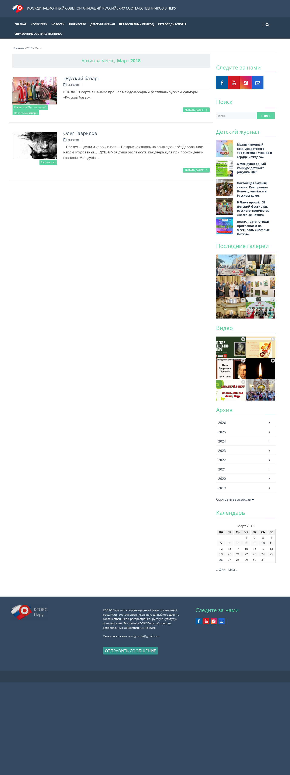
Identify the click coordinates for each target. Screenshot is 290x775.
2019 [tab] (222, 488)
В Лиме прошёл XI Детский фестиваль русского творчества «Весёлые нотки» (253, 208)
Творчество (77, 24)
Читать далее (194, 110)
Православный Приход (136, 24)
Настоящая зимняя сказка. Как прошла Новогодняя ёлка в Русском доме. (252, 189)
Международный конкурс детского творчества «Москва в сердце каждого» (254, 150)
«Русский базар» (81, 78)
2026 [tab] (222, 422)
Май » (232, 570)
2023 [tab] (222, 450)
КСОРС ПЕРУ (39, 24)
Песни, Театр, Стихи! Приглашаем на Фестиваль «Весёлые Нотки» (253, 228)
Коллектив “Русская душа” (30, 107)
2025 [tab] (222, 432)
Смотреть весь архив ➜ (235, 499)
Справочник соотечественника (38, 34)
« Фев (220, 570)
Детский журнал (102, 24)
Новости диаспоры (26, 113)
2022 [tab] (222, 460)
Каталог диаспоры (172, 24)
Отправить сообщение (130, 650)
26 (221, 560)
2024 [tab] (222, 441)
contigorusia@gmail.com (143, 636)
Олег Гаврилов (80, 133)
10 (263, 543)
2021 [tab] (222, 469)
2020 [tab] (222, 478)
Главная (20, 24)
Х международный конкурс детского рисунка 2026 (251, 168)
